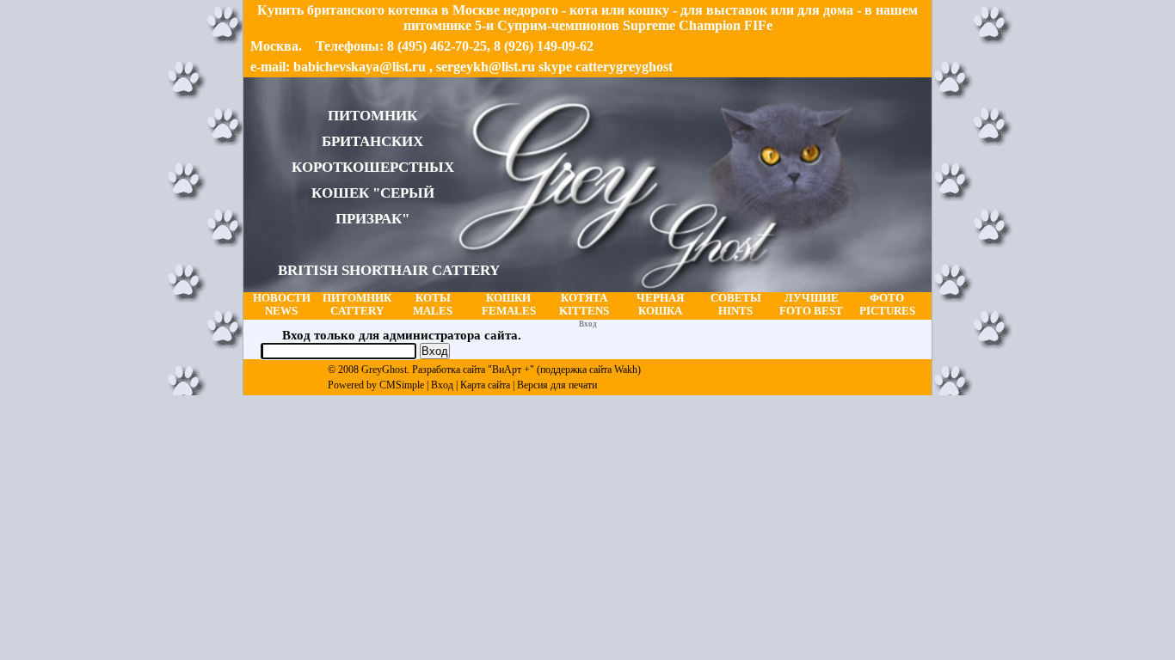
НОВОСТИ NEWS (282, 304)
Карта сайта (485, 385)
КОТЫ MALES (432, 304)
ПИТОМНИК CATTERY (357, 304)
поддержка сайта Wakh (588, 370)
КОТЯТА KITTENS (584, 304)
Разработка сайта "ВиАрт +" (473, 370)
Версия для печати (557, 385)
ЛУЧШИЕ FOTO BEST (811, 304)
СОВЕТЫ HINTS (736, 304)
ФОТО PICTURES (887, 304)
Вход (442, 385)
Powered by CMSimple (376, 385)
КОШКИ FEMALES (509, 304)
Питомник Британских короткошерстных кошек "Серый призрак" (389, 192)
